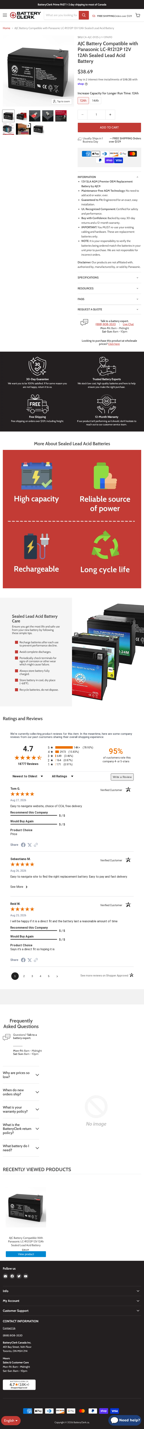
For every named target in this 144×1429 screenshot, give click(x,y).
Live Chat (128, 324)
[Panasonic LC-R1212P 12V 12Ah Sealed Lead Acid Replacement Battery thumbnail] (8, 116)
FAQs (81, 299)
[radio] (72, 747)
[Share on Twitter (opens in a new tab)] (29, 845)
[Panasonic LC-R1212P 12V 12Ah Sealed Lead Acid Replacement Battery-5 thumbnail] (61, 116)
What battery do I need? (16, 1148)
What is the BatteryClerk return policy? (17, 1129)
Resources (86, 288)
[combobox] (61, 15)
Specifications (88, 277)
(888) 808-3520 (105, 324)
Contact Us (9, 1328)
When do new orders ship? (13, 1092)
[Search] (84, 15)
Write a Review (122, 776)
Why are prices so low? (16, 1075)
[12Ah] (84, 105)
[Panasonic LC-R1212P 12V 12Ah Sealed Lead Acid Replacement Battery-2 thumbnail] (22, 116)
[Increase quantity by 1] (110, 114)
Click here (114, 344)
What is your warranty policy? (15, 1109)
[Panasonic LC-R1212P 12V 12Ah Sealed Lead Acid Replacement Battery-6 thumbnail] (8, 129)
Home (6, 28)
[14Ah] (96, 105)
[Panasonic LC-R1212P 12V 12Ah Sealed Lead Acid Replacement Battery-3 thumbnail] (35, 116)
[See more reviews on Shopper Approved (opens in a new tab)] (36, 845)
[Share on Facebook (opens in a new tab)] (23, 845)
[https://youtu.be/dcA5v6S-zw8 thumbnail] (23, 129)
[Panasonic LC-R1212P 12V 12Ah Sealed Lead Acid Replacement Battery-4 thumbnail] (48, 116)
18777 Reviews (32, 764)
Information (87, 177)
